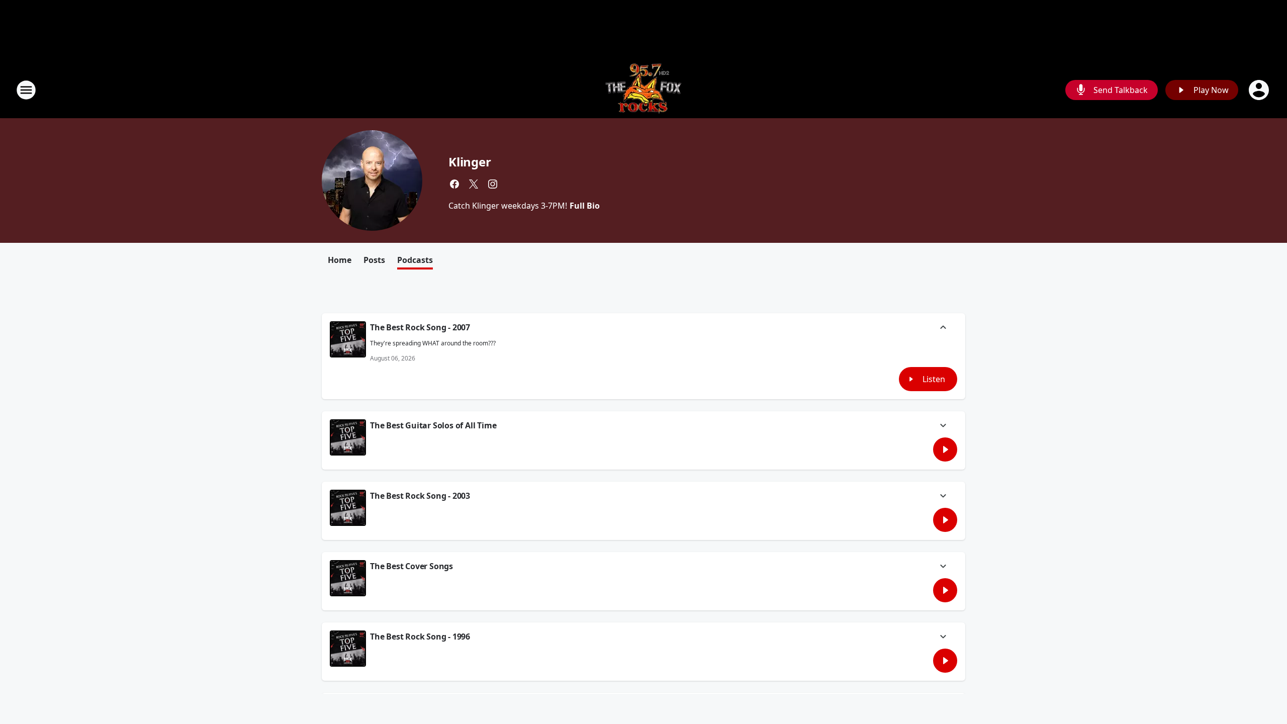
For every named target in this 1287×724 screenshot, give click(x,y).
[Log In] (1260, 90)
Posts (374, 259)
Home (339, 259)
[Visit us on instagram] (493, 184)
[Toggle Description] (943, 328)
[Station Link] (643, 89)
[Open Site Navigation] (26, 90)
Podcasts (415, 259)
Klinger (469, 161)
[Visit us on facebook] (454, 184)
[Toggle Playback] (348, 339)
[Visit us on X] (474, 184)
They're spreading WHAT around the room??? (433, 343)
